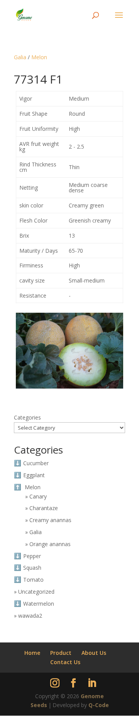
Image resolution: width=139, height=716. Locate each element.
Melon (39, 57)
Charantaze (43, 508)
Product (60, 652)
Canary (38, 496)
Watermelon (38, 603)
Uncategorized (36, 591)
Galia (20, 57)
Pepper (32, 556)
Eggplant (34, 475)
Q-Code (98, 705)
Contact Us (65, 662)
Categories (27, 417)
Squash (32, 567)
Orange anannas (50, 544)
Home (32, 652)
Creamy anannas (50, 520)
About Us (93, 652)
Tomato (33, 579)
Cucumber (36, 463)
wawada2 (30, 615)
